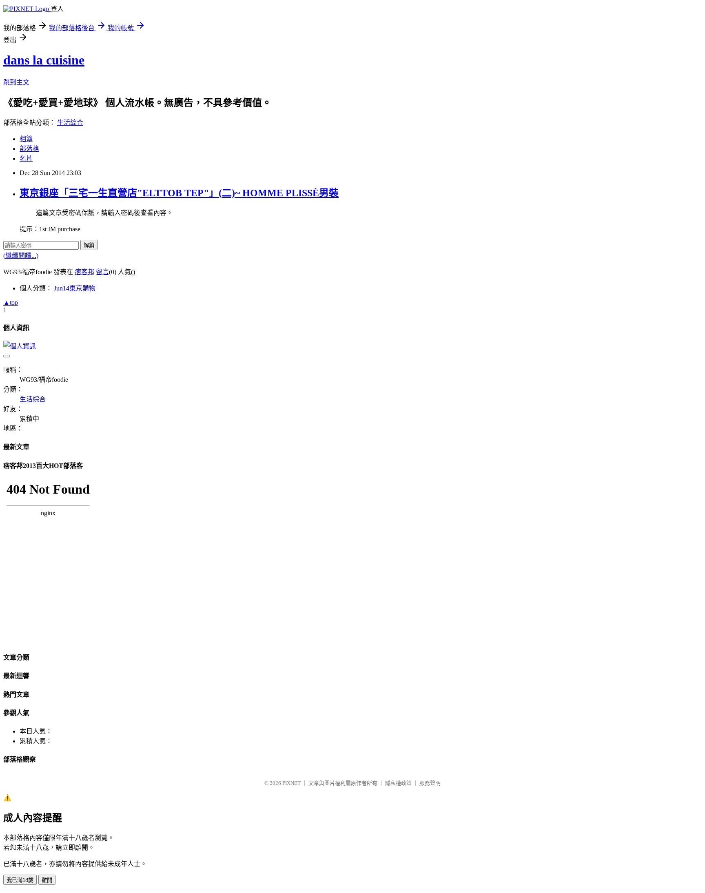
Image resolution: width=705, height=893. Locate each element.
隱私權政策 (398, 783)
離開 (47, 880)
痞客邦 (84, 271)
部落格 (29, 148)
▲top (10, 302)
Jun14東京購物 (74, 288)
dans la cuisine (43, 60)
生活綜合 (70, 122)
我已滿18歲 (20, 880)
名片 (26, 158)
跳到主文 (16, 82)
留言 (102, 271)
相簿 (26, 138)
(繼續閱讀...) (20, 255)
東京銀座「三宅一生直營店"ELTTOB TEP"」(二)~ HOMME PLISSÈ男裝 (179, 193)
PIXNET (291, 783)
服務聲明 (430, 783)
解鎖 (89, 245)
